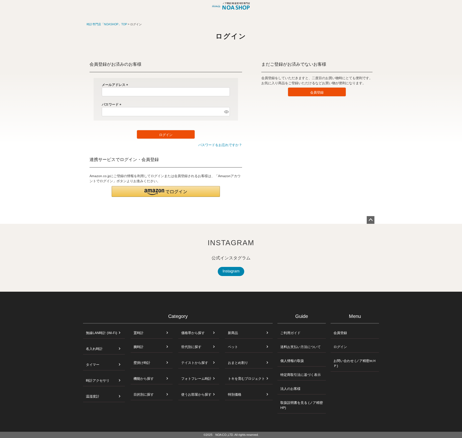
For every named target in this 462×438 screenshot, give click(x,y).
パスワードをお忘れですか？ (220, 145)
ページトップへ (370, 220)
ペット (233, 347)
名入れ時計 (94, 349)
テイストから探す (194, 363)
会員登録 (340, 333)
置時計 (139, 333)
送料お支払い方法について (300, 347)
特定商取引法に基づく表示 (300, 375)
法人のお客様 (290, 389)
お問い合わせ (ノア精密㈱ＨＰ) (355, 363)
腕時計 (139, 347)
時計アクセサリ (97, 380)
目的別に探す (144, 394)
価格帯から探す (193, 333)
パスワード (112, 104)
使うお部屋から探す (196, 394)
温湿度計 (92, 396)
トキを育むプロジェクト (246, 378)
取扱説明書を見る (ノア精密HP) (301, 405)
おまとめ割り (238, 363)
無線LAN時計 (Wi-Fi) (101, 333)
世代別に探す (191, 347)
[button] (166, 191)
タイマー (92, 365)
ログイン (340, 347)
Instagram (231, 271)
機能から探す (144, 378)
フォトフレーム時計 (196, 378)
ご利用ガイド (290, 333)
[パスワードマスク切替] (226, 111)
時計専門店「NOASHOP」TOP (107, 24)
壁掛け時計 (142, 363)
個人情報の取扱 (292, 361)
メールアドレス (116, 85)
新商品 (233, 333)
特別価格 (234, 394)
